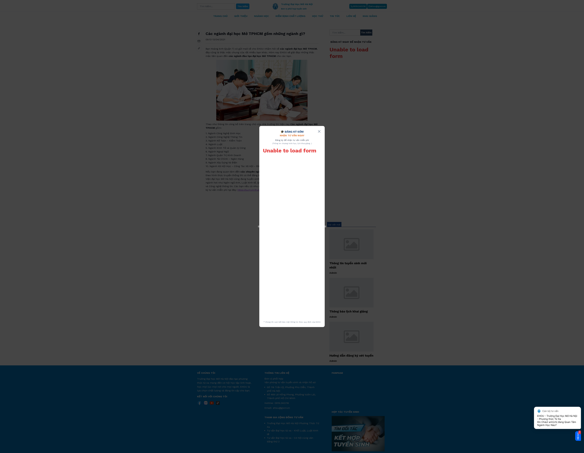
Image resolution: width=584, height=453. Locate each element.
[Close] (319, 131)
